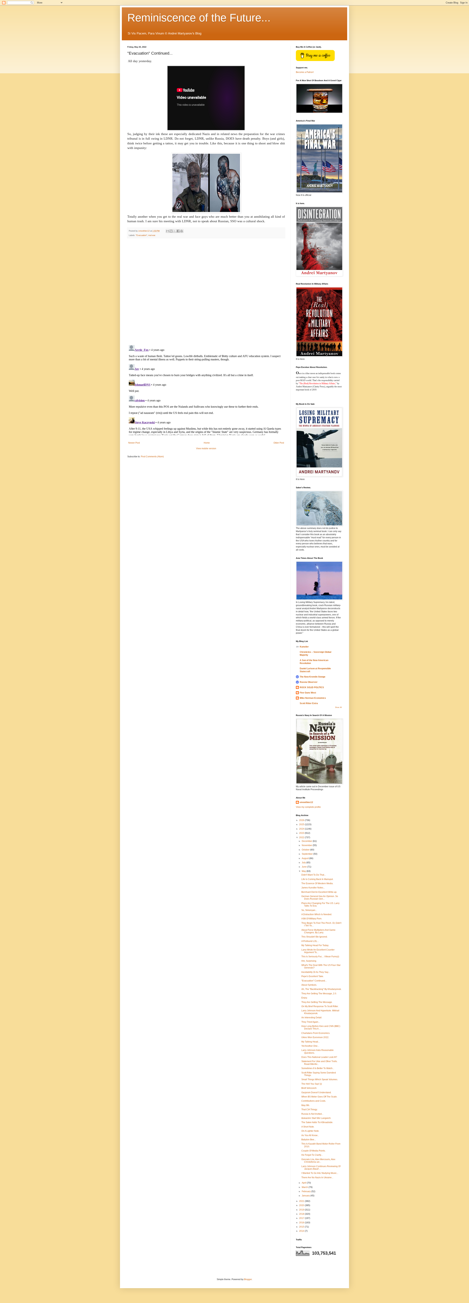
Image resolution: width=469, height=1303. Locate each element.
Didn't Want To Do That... (313, 875)
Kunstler (304, 646)
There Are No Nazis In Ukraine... (317, 1177)
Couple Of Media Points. (313, 1150)
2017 (302, 1218)
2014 (302, 1231)
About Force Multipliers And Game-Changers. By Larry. (318, 931)
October (306, 849)
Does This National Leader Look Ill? (319, 1057)
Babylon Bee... (308, 1139)
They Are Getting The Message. (317, 1002)
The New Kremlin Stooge (312, 677)
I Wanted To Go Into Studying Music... (319, 1173)
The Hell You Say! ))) (311, 1084)
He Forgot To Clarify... (312, 1155)
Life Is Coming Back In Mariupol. (317, 879)
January (306, 1195)
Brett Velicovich (309, 1088)
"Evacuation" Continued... (314, 980)
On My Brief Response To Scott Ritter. (319, 1006)
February (306, 1191)
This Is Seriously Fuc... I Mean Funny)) (320, 956)
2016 (302, 1222)
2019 (302, 1209)
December (307, 841)
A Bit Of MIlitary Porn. (311, 918)
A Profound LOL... (310, 941)
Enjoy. (304, 997)
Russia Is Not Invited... (312, 1114)
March (305, 1187)
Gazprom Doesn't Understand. (316, 1092)
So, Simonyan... (309, 910)
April (304, 1183)
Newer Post (134, 443)
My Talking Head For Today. (315, 945)
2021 (302, 1201)
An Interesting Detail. (311, 1017)
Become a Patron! (305, 72)
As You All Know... (310, 1135)
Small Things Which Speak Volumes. (319, 1079)
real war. (152, 235)
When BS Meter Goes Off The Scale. (319, 1096)
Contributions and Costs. (313, 1101)
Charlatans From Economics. (315, 1033)
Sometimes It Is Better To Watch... (317, 1068)
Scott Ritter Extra (309, 703)
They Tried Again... (310, 1022)
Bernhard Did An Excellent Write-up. (319, 892)
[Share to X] (174, 231)
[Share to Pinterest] (181, 231)
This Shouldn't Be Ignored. (314, 936)
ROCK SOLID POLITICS (312, 687)
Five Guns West (308, 692)
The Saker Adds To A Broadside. (317, 1122)
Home (207, 443)
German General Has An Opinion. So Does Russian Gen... (319, 897)
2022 (302, 837)
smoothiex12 (306, 802)
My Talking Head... (310, 1041)
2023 (302, 833)
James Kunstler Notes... (313, 887)
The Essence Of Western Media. (317, 883)
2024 (302, 829)
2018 (302, 1214)
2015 (302, 1227)
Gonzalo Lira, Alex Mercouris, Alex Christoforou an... (318, 1160)
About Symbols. (309, 985)
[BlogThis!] (171, 231)
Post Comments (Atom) (152, 456)
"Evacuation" (141, 235)
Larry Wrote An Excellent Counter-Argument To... (318, 951)
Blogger (248, 1279)
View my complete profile (308, 807)
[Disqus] (206, 291)
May (304, 871)
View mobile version (206, 448)
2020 (302, 1205)
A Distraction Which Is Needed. (316, 914)
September (307, 854)
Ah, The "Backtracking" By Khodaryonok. (321, 989)
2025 (302, 824)
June (304, 866)
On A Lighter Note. (310, 1131)
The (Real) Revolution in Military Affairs (317, 383)
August (305, 858)
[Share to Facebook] (178, 231)
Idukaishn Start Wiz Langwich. (316, 1118)
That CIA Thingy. (309, 1109)
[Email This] (167, 231)
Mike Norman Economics (313, 698)
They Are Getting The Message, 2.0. (319, 993)
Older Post (279, 443)
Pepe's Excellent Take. (312, 976)
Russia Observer (308, 682)
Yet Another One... (310, 1046)
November (307, 845)
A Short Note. (307, 1126)
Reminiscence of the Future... (199, 18)
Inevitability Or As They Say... (315, 972)
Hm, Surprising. (309, 961)
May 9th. (305, 1105)
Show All (338, 707)
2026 (302, 820)
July (304, 862)
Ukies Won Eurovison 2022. (315, 1037)
